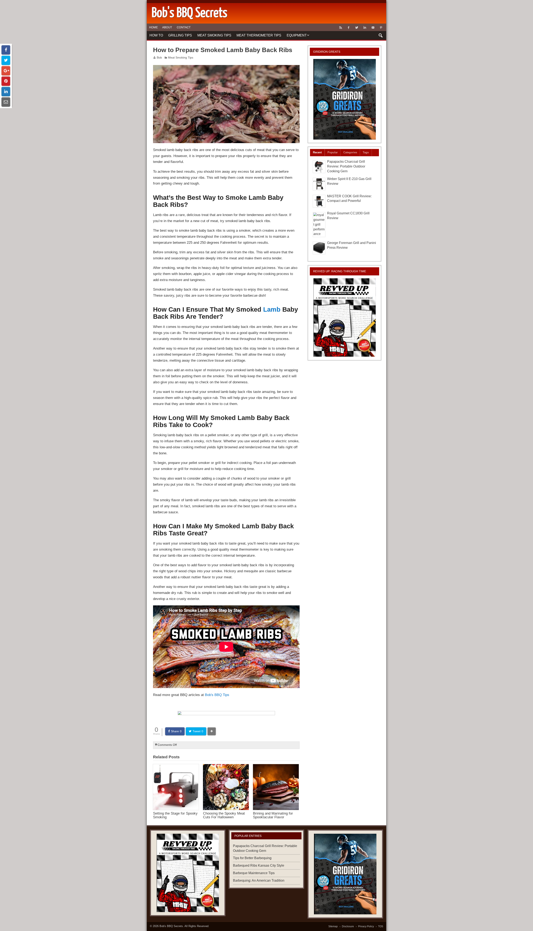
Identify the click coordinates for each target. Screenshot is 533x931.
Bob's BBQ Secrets (171, 926)
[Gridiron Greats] (344, 99)
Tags (366, 152)
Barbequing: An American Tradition (258, 880)
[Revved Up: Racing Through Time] (344, 317)
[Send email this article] (5, 102)
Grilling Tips (180, 35)
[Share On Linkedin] (5, 91)
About (167, 27)
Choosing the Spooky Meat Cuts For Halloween (224, 815)
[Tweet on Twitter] (5, 60)
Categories (350, 152)
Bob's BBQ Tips (217, 695)
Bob (159, 57)
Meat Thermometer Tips (259, 35)
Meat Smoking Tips (214, 35)
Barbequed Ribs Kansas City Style (258, 865)
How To (156, 35)
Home (153, 27)
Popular (333, 152)
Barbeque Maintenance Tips (254, 873)
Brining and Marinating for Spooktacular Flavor (273, 815)
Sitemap (333, 926)
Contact (184, 27)
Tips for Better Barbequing (252, 858)
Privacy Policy (366, 926)
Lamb (271, 309)
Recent (317, 152)
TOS (380, 926)
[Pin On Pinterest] (5, 81)
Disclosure (348, 926)
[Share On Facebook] (5, 50)
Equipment (297, 35)
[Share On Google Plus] (5, 70)
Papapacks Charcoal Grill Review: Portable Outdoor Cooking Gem (346, 166)
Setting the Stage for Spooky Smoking (175, 815)
